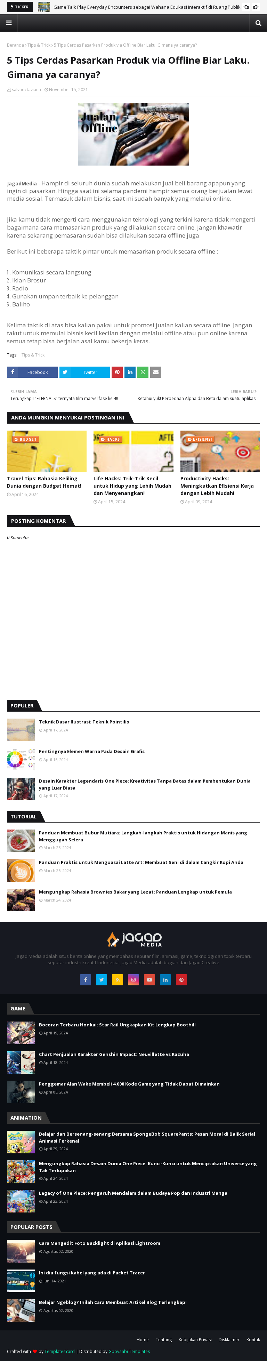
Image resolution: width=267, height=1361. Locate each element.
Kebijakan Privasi (195, 1340)
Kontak (253, 1340)
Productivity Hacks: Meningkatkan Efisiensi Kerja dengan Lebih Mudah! (217, 485)
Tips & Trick (38, 45)
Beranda (15, 45)
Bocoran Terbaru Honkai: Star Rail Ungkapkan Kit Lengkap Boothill (117, 1025)
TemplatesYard (59, 1351)
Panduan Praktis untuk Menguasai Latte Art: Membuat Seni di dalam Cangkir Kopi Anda (141, 862)
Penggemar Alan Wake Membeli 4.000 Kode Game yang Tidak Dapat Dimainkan (129, 1084)
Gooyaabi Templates (129, 1351)
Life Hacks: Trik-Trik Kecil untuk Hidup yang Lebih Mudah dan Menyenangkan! (132, 485)
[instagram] (133, 979)
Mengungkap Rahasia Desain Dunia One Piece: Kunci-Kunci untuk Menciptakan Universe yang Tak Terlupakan (148, 1167)
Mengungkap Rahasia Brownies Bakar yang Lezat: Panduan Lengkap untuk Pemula (135, 892)
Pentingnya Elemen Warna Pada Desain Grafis (92, 751)
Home (143, 1340)
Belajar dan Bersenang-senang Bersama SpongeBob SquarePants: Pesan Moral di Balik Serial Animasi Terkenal (147, 1137)
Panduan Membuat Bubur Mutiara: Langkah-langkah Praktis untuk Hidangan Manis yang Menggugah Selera (143, 836)
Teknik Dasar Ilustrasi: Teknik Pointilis (84, 722)
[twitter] (101, 979)
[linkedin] (165, 979)
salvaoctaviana (26, 90)
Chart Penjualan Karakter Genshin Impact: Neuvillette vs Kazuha (114, 1054)
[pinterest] (181, 979)
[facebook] (85, 979)
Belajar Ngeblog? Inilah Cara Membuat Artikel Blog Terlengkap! (113, 1302)
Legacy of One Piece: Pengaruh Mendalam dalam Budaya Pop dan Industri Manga (133, 1193)
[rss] (117, 979)
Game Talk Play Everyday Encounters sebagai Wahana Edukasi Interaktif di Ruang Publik (147, 7)
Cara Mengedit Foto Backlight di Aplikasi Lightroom (99, 1243)
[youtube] (149, 979)
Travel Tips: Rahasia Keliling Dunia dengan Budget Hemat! (44, 482)
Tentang (164, 1340)
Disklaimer (229, 1340)
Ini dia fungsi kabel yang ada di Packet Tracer (92, 1273)
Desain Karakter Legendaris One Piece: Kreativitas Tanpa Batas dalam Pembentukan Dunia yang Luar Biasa (145, 784)
